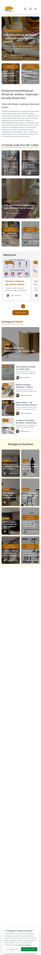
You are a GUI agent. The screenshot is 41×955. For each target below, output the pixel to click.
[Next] (23, 306)
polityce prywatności (24, 945)
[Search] (30, 9)
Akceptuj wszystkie (29, 949)
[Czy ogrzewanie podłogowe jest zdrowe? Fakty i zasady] (20, 198)
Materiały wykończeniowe (13, 30)
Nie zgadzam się (12, 949)
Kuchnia (6, 460)
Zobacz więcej (20, 313)
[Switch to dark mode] (35, 9)
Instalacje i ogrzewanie (11, 66)
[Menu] (25, 9)
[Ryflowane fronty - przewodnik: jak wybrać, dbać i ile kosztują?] (20, 344)
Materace (9, 262)
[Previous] (18, 306)
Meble (7, 344)
